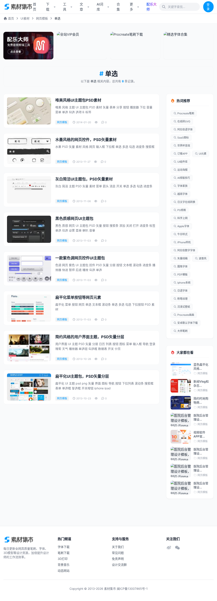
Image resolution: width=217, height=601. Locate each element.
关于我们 (118, 547)
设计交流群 (119, 564)
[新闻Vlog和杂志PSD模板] (181, 386)
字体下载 (64, 547)
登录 (208, 7)
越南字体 (182, 194)
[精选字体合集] (189, 45)
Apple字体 (183, 226)
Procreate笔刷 (185, 113)
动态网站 (64, 570)
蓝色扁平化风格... (200, 366)
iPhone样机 (184, 242)
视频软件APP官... (199, 434)
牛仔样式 (182, 234)
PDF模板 (182, 274)
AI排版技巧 (183, 177)
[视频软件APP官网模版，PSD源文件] (181, 436)
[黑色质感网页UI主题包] (29, 229)
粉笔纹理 (182, 298)
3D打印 (63, 558)
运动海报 (182, 169)
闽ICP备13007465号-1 (132, 588)
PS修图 (181, 210)
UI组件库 (182, 161)
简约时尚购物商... (200, 400)
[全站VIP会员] (82, 45)
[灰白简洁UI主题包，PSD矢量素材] (29, 189)
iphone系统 (184, 282)
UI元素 (202, 153)
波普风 (202, 258)
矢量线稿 (182, 258)
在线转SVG (183, 121)
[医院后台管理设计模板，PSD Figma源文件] (181, 419)
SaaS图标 (183, 137)
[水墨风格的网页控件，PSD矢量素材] (29, 150)
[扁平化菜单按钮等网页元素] (29, 308)
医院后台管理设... (200, 417)
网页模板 (42, 18)
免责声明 (118, 558)
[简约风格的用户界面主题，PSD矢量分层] (29, 347)
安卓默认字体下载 (187, 322)
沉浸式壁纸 (183, 306)
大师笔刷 (182, 331)
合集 (118, 6)
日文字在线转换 (186, 202)
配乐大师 (151, 6)
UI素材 (25, 18)
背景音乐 (64, 564)
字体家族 (182, 185)
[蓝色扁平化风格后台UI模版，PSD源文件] (181, 369)
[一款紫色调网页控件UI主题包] (29, 268)
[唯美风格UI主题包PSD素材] (29, 110)
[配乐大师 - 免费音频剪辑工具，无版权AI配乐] (28, 45)
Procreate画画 (185, 314)
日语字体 (182, 290)
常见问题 (118, 553)
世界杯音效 (183, 145)
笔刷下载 (64, 553)
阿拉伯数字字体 (186, 250)
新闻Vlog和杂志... (201, 383)
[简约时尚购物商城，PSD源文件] (181, 403)
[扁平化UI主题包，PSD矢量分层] (29, 387)
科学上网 (182, 218)
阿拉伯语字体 (185, 129)
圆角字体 (182, 266)
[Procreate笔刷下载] (135, 45)
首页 (10, 18)
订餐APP (182, 153)
